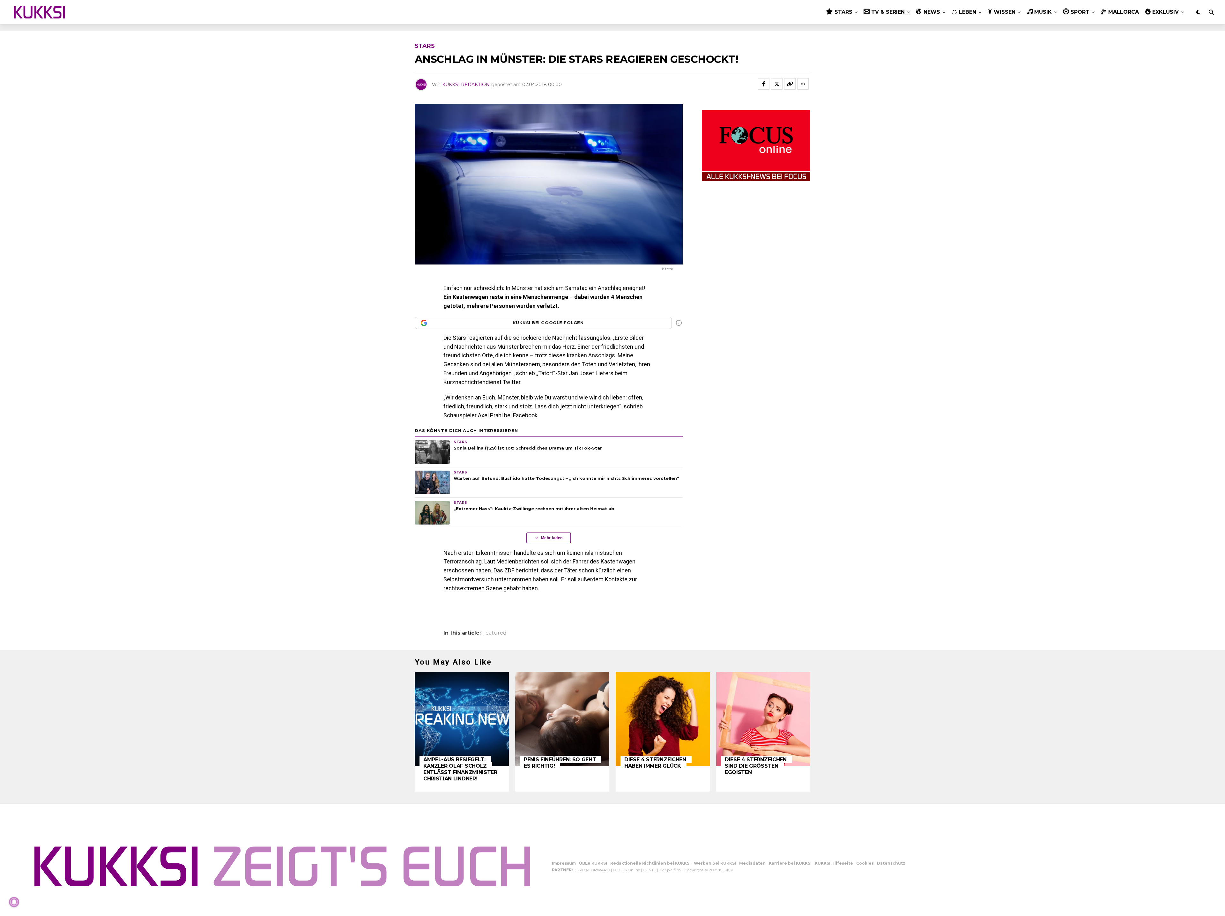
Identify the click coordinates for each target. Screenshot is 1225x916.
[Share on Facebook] (763, 84)
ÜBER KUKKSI (593, 863)
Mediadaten (752, 863)
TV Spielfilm (670, 870)
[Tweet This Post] (777, 84)
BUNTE (649, 870)
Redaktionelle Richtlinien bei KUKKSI (650, 863)
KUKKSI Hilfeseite (834, 863)
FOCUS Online (626, 870)
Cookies (865, 863)
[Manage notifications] (14, 902)
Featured (494, 633)
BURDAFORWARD (592, 870)
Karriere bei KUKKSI (790, 863)
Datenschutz (891, 863)
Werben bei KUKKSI (715, 863)
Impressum (564, 863)
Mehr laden (552, 538)
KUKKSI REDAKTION (466, 84)
